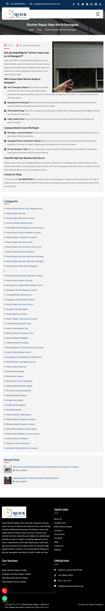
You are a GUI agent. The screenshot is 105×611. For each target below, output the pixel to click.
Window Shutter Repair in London (20, 424)
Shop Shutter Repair (14, 376)
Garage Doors (60, 523)
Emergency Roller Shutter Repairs (20, 299)
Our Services (59, 534)
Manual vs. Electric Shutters (18, 443)
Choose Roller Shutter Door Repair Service (24, 208)
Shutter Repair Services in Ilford (19, 304)
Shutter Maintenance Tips (17, 328)
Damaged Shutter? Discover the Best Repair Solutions (36, 478)
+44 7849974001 (17, 4)
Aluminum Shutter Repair (16, 395)
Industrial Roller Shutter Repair (19, 386)
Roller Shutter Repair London (14, 570)
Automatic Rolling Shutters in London (22, 448)
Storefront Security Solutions (18, 390)
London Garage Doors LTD (48, 593)
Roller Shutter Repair (15, 371)
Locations (58, 530)
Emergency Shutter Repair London (16, 574)
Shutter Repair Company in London (20, 419)
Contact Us (59, 546)
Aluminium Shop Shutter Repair (15, 578)
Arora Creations (96, 604)
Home (31, 29)
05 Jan (10, 45)
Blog (39, 29)
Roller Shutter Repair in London (19, 280)
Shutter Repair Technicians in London (21, 319)
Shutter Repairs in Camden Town (19, 333)
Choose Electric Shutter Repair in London (23, 232)
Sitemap (57, 549)
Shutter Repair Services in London (20, 218)
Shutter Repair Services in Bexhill (20, 252)
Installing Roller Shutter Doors (19, 295)
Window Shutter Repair (16, 405)
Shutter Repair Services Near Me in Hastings (25, 256)
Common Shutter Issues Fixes (18, 323)
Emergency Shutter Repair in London (21, 290)
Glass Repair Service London (14, 581)
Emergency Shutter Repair (17, 309)
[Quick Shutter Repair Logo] (15, 13)
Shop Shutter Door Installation (19, 381)
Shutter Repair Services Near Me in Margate (25, 261)
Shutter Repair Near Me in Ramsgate (21, 266)
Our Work (58, 538)
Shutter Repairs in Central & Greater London (25, 347)
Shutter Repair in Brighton (17, 338)
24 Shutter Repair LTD (18, 593)
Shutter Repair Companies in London (21, 237)
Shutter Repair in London (16, 314)
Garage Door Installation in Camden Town (24, 357)
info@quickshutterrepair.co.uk (47, 4)
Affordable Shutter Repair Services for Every (25, 227)
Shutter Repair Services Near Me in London (24, 275)
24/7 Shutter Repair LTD (33, 593)
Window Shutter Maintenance (18, 414)
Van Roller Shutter (14, 410)
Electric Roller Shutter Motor (18, 352)
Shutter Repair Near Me (16, 366)
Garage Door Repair (14, 400)
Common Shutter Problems (17, 342)
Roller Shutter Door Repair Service (21, 362)
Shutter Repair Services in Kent (19, 242)
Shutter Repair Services (16, 213)
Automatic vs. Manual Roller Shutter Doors (24, 285)
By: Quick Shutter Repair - (30, 45)
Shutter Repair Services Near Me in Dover (24, 247)
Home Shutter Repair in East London (21, 429)
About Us (58, 519)
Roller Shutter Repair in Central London (23, 434)
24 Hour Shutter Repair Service (19, 223)
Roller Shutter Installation (17, 438)
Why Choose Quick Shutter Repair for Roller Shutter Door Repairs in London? (46, 467)
